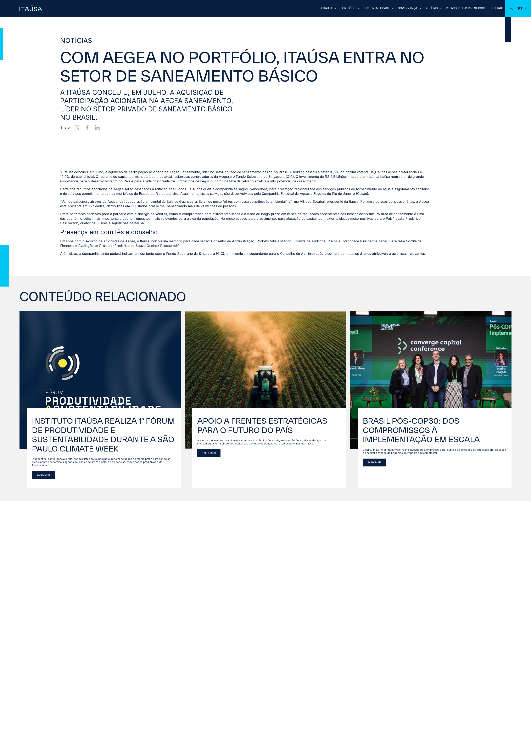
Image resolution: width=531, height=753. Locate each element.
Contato (497, 8)
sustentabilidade (377, 8)
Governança (407, 8)
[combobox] (265, 7)
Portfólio (348, 8)
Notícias (431, 8)
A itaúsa (326, 8)
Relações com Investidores (466, 8)
